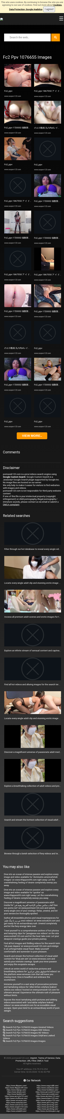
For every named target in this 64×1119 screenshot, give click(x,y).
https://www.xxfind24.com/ (16, 1109)
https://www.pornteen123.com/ (48, 1096)
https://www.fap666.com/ (16, 1094)
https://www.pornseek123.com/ (48, 1092)
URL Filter (31, 1060)
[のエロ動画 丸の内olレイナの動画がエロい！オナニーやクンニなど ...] (17, 343)
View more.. (32, 435)
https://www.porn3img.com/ (47, 1107)
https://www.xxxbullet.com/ (16, 1103)
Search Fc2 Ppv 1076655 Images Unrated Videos (29, 1027)
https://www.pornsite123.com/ (16, 1096)
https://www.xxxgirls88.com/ (48, 1086)
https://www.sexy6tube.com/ (48, 1088)
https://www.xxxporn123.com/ (16, 1107)
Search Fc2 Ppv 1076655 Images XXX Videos (27, 1030)
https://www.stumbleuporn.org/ (48, 1111)
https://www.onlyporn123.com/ (47, 1100)
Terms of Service (46, 1058)
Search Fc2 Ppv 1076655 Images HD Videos (27, 1032)
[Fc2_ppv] (17, 86)
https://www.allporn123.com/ (48, 1098)
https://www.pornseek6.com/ (48, 1094)
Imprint (33, 1058)
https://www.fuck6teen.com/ (47, 1090)
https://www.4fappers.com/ (16, 1086)
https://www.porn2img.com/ (47, 1105)
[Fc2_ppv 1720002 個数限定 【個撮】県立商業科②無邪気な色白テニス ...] (17, 122)
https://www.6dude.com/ (16, 1092)
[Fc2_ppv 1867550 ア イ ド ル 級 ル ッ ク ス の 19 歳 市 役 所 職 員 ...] (17, 196)
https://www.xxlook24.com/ (16, 1111)
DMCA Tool (42, 1060)
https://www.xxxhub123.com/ (16, 1105)
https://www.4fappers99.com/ (16, 1088)
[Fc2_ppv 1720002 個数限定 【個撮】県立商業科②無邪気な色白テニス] (17, 379)
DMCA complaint (11, 504)
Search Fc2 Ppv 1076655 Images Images (25, 1041)
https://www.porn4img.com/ (47, 1109)
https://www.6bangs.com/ (16, 1090)
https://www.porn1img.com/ (47, 1103)
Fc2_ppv (8, 91)
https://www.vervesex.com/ (16, 1100)
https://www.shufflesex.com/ (16, 1098)
